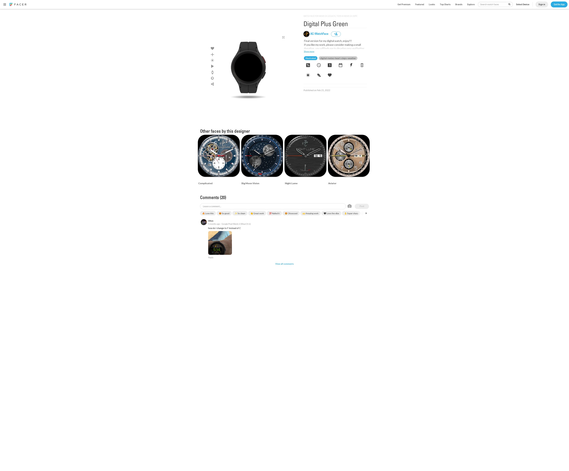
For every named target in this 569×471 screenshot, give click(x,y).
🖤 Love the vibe (331, 213)
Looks (432, 4)
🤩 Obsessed (291, 213)
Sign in (541, 4)
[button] (559, 4)
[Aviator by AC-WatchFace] (349, 156)
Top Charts (445, 4)
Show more (309, 51)
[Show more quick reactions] (366, 213)
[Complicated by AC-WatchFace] (219, 156)
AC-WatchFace (319, 34)
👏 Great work (257, 213)
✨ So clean (240, 213)
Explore (471, 4)
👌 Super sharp (351, 213)
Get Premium (404, 4)
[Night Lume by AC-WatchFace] (305, 156)
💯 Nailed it (274, 213)
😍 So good (224, 213)
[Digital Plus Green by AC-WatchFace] (248, 67)
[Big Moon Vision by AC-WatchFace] (262, 156)
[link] (18, 4)
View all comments (284, 264)
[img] (306, 34)
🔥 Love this (208, 213)
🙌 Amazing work (310, 213)
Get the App (559, 4)
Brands (458, 4)
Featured (419, 4)
